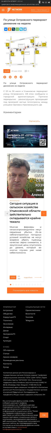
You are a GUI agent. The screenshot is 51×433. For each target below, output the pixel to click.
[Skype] (21, 29)
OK (44, 415)
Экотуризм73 (9, 334)
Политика (7, 320)
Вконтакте (30, 314)
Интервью (8, 327)
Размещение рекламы (13, 360)
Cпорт (6, 337)
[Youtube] (46, 2)
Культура (7, 341)
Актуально (8, 310)
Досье (6, 330)
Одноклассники (33, 310)
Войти (33, 10)
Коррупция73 (9, 317)
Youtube (29, 317)
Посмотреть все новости (25, 290)
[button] (7, 213)
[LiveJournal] (13, 29)
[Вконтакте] (43, 2)
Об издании (8, 350)
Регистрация (42, 10)
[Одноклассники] (39, 2)
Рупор (6, 367)
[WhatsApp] (17, 29)
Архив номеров (10, 357)
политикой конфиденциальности (15, 428)
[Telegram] (49, 2)
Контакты (7, 364)
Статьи (6, 353)
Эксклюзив (8, 324)
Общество (8, 314)
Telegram (30, 320)
